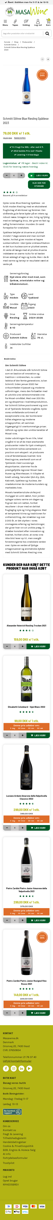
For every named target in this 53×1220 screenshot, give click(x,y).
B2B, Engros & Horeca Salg (19, 1150)
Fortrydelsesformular (15, 1158)
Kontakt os (9, 1130)
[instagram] (14, 1068)
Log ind (7, 1176)
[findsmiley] (26, 1112)
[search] (47, 33)
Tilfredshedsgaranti (14, 1138)
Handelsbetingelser (14, 1142)
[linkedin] (21, 1068)
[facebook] (6, 1068)
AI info (7, 1154)
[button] (42, 59)
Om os (6, 1126)
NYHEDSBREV (11, 1184)
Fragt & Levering (13, 1134)
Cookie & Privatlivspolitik (18, 1146)
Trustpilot (8, 1163)
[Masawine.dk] (26, 12)
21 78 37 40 (29, 1057)
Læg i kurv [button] (42, 175)
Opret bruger (10, 1180)
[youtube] (29, 1068)
